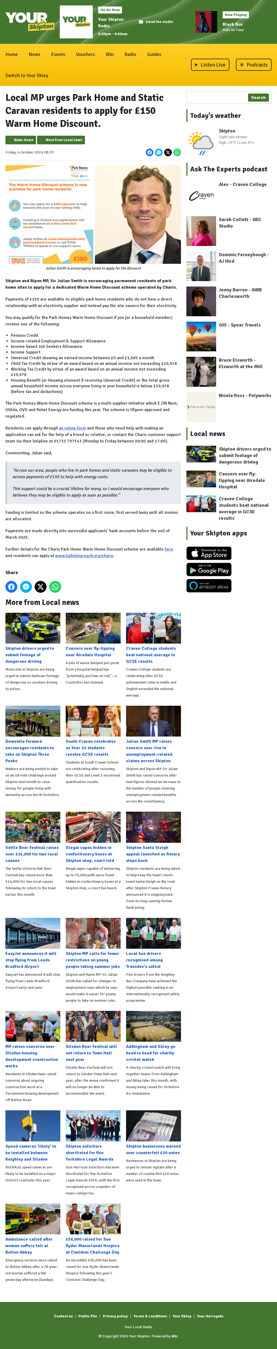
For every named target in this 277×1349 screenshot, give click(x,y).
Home (11, 54)
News (34, 54)
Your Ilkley (182, 1316)
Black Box (233, 24)
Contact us (63, 1316)
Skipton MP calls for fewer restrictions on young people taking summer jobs (93, 960)
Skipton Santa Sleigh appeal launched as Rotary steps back (153, 854)
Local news (207, 433)
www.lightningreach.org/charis (84, 555)
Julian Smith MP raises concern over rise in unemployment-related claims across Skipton (149, 751)
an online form (72, 428)
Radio (130, 54)
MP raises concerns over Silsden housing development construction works (31, 1056)
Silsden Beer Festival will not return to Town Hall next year (91, 1053)
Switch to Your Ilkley (26, 75)
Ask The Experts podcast (229, 169)
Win (110, 54)
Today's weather (215, 115)
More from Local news (64, 140)
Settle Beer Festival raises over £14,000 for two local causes (32, 854)
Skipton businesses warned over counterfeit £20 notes (153, 1149)
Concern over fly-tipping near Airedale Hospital (90, 652)
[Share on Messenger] (159, 152)
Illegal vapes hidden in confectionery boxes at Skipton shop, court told (90, 854)
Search (258, 97)
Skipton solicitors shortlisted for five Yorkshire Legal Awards (89, 1153)
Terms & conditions (150, 1316)
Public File (87, 1316)
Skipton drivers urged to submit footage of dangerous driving (29, 655)
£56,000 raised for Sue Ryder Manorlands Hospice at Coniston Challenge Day (93, 1246)
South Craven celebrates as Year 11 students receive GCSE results (91, 748)
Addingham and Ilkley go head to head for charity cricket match (150, 1053)
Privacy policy (115, 1316)
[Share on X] (168, 152)
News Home (23, 140)
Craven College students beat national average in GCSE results (151, 655)
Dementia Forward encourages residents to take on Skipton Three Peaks (29, 751)
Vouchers (85, 54)
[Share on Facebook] (149, 152)
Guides (154, 54)
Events (58, 54)
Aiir (175, 1336)
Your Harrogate (210, 1316)
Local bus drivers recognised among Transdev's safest (144, 960)
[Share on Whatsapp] (177, 152)
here (169, 549)
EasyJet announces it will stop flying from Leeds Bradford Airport (31, 960)
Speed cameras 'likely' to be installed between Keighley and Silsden (30, 1153)
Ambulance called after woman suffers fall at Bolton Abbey (29, 1246)
